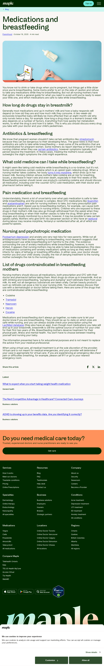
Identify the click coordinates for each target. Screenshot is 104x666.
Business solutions (10, 404)
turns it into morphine (59, 172)
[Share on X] (93, 366)
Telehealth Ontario (10, 561)
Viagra (5, 531)
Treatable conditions (11, 480)
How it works (8, 473)
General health (8, 389)
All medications (9, 548)
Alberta (74, 541)
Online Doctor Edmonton (47, 541)
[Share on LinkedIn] (98, 366)
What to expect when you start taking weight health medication (37, 384)
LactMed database (13, 325)
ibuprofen (92, 200)
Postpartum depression (16, 236)
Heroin (9, 308)
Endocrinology (8, 507)
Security (74, 477)
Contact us (41, 487)
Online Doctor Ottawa (46, 545)
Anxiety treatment (78, 514)
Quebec (74, 534)
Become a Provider (79, 487)
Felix (4, 565)
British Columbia (77, 538)
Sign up (88, 3)
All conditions (76, 518)
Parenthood (7, 34)
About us (75, 473)
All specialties (8, 514)
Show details (91, 652)
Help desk (41, 484)
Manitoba (75, 545)
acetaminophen (16, 203)
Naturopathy (8, 511)
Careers (74, 484)
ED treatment (76, 511)
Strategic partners (44, 514)
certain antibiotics (48, 149)
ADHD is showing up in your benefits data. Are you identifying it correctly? (42, 414)
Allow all (85, 660)
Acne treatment (77, 500)
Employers (41, 504)
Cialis (5, 534)
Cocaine (10, 312)
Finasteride (7, 538)
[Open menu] (98, 3)
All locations (42, 548)
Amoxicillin (7, 541)
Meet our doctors (10, 477)
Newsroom (75, 480)
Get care (52, 451)
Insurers (40, 507)
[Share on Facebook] (87, 366)
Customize (50, 660)
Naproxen (11, 303)
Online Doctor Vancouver (47, 534)
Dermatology (8, 500)
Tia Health (7, 575)
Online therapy (9, 504)
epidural (92, 218)
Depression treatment (80, 504)
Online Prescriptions (11, 487)
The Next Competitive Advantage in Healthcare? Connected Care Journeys (43, 399)
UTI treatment (77, 507)
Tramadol (11, 299)
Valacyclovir (7, 545)
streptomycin (86, 139)
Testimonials (42, 480)
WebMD (6, 579)
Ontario (74, 531)
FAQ (38, 477)
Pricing (5, 484)
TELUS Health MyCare (12, 568)
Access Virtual (8, 572)
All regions (75, 548)
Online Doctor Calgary (46, 538)
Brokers (40, 511)
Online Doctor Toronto (46, 531)
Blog (7, 9)
